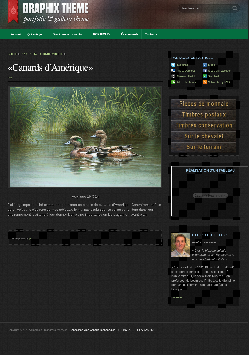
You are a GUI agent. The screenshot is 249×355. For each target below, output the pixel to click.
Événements (130, 34)
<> (11, 78)
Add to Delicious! (186, 70)
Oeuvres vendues (51, 54)
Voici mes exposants (67, 34)
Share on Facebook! (220, 70)
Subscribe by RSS (219, 82)
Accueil (16, 34)
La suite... (177, 297)
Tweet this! (183, 64)
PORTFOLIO (101, 34)
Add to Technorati (187, 82)
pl (30, 238)
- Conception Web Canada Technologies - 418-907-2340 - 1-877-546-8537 (112, 329)
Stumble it (213, 76)
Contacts (151, 34)
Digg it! (212, 64)
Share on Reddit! (186, 76)
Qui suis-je (34, 34)
